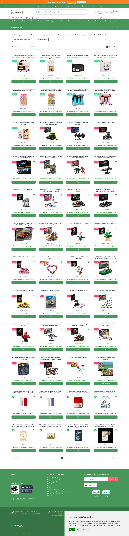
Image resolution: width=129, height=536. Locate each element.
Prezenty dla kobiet (20, 35)
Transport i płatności (53, 478)
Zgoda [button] (72, 530)
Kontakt (115, 18)
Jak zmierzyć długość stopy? (55, 490)
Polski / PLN (91, 485)
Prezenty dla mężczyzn (82, 35)
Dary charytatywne (41, 39)
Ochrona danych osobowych (55, 494)
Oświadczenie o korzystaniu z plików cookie (59, 492)
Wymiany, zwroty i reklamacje (55, 480)
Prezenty (115, 28)
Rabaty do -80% (18, 18)
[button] (27, 487)
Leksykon (36, 18)
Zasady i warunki (52, 486)
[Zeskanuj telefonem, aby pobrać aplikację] (15, 489)
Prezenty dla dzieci (100, 35)
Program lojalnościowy (53, 482)
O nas (12, 478)
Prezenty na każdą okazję (22, 39)
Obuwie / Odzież (110, 21)
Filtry (33, 47)
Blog (28, 18)
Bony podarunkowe (64, 35)
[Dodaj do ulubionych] (34, 61)
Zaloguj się (113, 479)
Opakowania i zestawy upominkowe (42, 35)
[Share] (21, 27)
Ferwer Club (104, 18)
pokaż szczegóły (105, 383)
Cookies (49, 496)
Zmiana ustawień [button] (82, 530)
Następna (113, 458)
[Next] (117, 47)
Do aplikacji (81, 2)
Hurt (45, 18)
